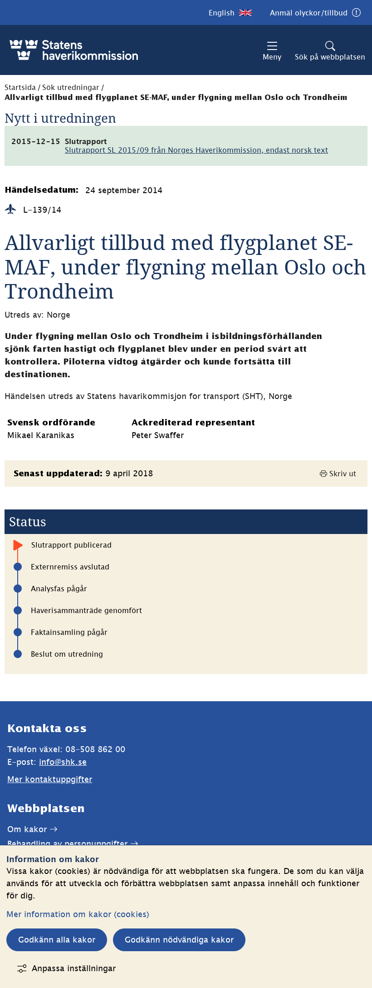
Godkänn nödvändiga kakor (179, 939)
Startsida (20, 87)
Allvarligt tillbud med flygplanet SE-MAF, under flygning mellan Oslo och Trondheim (176, 98)
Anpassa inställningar (74, 968)
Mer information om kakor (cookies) (77, 914)
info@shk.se (63, 762)
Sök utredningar (70, 87)
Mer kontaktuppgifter (49, 779)
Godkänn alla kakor (56, 939)
